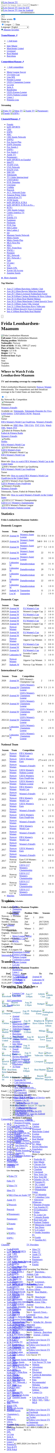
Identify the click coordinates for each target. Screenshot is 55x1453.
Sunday (15, 914)
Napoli (15, 1049)
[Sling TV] (17, 111)
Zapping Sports (19, 1397)
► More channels (9, 278)
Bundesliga (17, 969)
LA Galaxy (20, 1148)
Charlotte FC (20, 1090)
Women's (11, 1409)
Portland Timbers (21, 1140)
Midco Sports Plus (20, 1364)
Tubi (14, 1385)
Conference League (21, 959)
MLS (9, 1427)
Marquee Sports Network (18, 235)
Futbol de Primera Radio (12, 433)
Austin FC (20, 1153)
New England (40, 1167)
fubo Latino (17, 1352)
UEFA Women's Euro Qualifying (16, 483)
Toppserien (25, 590)
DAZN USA (18, 1294)
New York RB (40, 1177)
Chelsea (15, 1019)
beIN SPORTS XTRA (22, 1327)
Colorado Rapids (21, 1135)
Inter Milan (17, 1044)
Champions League (21, 952)
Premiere (16, 1377)
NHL (46, 1400)
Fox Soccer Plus (19, 1266)
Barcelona (16, 1034)
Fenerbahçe (17, 1064)
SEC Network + (19, 1382)
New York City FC (22, 1095)
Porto (14, 1054)
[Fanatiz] (5, 113)
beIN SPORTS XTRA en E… (25, 1329)
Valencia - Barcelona (42, 1332)
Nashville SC (20, 1080)
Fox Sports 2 (18, 1276)
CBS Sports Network (21, 1261)
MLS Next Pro (19, 1367)
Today (15, 906)
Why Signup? (44, 1091)
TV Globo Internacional (17, 177)
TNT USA (40, 425)
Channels (11, 1165)
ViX (14, 1390)
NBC (14, 1259)
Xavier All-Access (20, 1395)
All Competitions (14, 1000)
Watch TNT (11, 428)
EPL (9, 1432)
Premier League (19, 962)
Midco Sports (18, 1362)
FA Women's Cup (31, 608)
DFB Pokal (17, 980)
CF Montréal (21, 1113)
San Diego (39, 1227)
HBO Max (18, 425)
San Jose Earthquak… (24, 1128)
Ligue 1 (15, 972)
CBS (14, 1254)
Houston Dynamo (22, 1123)
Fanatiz (15, 1249)
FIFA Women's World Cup (13, 444)
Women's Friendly (9, 407)
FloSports (16, 1347)
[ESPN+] (15, 113)
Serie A (15, 967)
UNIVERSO (18, 1304)
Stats (3, 360)
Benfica (15, 1051)
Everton (15, 1031)
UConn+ (16, 1387)
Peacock (16, 1314)
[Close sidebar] (2, 316)
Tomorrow (17, 909)
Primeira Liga (18, 975)
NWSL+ (16, 1375)
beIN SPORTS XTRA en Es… (21, 205)
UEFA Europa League (17, 92)
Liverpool (16, 1021)
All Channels (12, 1402)
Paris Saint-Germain (21, 1061)
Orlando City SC (21, 1100)
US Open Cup (18, 938)
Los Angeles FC (21, 1125)
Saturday (16, 911)
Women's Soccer (39, 1359)
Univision (16, 1309)
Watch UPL (17, 1392)
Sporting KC (40, 1240)
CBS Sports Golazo (21, 1334)
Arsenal (15, 1016)
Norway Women (44, 387)
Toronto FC (20, 1102)
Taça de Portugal (19, 977)
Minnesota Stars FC (24, 1143)
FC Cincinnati (20, 1092)
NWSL (15, 941)
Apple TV (17, 1279)
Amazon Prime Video (22, 1319)
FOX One (16, 1349)
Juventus (16, 1041)
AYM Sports (18, 1324)
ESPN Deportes (19, 1269)
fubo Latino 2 (18, 1354)
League (7, 24)
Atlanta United (41, 1187)
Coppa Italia (17, 982)
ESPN (15, 1256)
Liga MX (16, 996)
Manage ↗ (12, 35)
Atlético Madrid (19, 1039)
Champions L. (13, 1414)
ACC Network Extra (21, 1317)
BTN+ (15, 1332)
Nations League (19, 957)
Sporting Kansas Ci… (25, 1155)
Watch (4, 358)
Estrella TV (17, 1342)
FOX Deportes (19, 1307)
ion (13, 1357)
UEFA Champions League (18, 82)
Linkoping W (15, 654)
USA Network (18, 1291)
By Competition (20, 399)
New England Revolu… (25, 1087)
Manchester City (19, 1024)
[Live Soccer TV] (9, 2)
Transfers (5, 366)
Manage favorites (11, 30)
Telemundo (17, 1299)
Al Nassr (16, 1066)
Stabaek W (14, 590)
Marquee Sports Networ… (24, 1359)
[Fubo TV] (6, 111)
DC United (20, 1105)
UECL (10, 1422)
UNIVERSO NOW (23, 413)
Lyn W (12, 593)
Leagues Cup (18, 993)
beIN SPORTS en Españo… (25, 1284)
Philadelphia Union (24, 1110)
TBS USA (29, 425)
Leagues (10, 925)
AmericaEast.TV (20, 1322)
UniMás (16, 1312)
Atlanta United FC (23, 1108)
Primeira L (11, 1444)
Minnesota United (43, 1225)
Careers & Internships (41, 1375)
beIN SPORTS (19, 1251)
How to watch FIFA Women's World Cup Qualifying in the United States (24, 476)
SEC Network (18, 1380)
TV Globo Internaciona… (24, 1302)
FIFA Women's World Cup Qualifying (18, 422)
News (9, 1407)
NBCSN (16, 1297)
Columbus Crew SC (24, 1115)
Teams (10, 1005)
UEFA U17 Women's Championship (17, 503)
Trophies (5, 363)
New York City (40, 1174)
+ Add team (12, 41)
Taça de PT (12, 1447)
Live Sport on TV (40, 1397)
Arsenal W (14, 536)
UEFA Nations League (17, 95)
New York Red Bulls (23, 1097)
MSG (14, 1370)
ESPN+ (15, 1274)
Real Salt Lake (20, 1138)
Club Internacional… (23, 1082)
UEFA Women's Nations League (15, 508)
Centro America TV (21, 1337)
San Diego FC (21, 1145)
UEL (9, 1417)
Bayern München (20, 1056)
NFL (40, 1400)
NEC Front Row (19, 1372)
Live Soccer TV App (41, 1362)
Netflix (4, 441)
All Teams (11, 1160)
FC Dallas (18, 1130)
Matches (10, 895)
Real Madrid (18, 1036)
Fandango (16, 1344)
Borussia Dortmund (21, 1059)
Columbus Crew (42, 1197)
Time (17, 24)
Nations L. (11, 1419)
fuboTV (16, 1286)
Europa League (19, 954)
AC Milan (16, 1046)
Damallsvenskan (27, 564)
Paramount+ (17, 1281)
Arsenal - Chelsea (41, 1335)
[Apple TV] (29, 111)
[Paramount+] (42, 111)
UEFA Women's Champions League (27, 687)
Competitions (7, 61)
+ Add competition (15, 67)
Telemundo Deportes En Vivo (38, 411)
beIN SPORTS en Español (19, 159)
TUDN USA (18, 1289)
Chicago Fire (20, 1085)
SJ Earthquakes (41, 1210)
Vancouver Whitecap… (24, 1120)
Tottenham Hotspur (21, 1029)
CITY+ (15, 1339)
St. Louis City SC (22, 1133)
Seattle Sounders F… (24, 1150)
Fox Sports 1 (18, 1271)
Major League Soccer (22, 936)
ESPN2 (15, 1264)
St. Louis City (40, 1215)
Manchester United (20, 1026)
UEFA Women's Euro (11, 450)
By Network (6, 399)
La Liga (15, 964)
